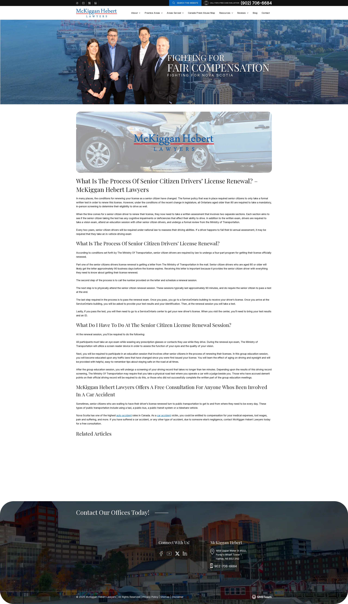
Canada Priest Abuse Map (201, 13)
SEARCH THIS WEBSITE (187, 3)
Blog (255, 13)
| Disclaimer (176, 596)
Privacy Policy (150, 596)
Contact (266, 13)
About (134, 13)
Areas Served (174, 13)
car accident (164, 415)
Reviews (241, 13)
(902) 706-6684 (256, 3)
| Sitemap (164, 596)
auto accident (124, 415)
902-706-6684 (225, 566)
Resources (224, 13)
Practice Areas (152, 13)
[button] (139, 12)
